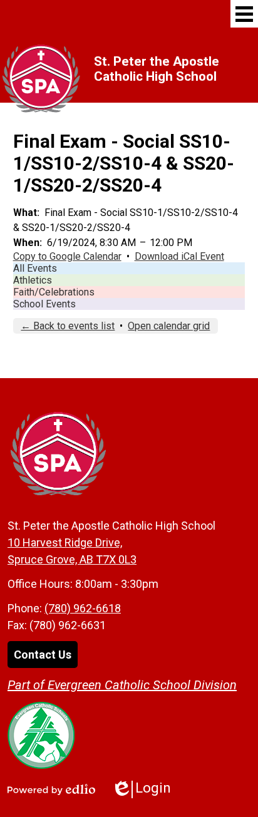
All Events (35, 268)
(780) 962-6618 (82, 608)
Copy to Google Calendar (67, 256)
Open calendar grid (169, 326)
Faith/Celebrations (54, 292)
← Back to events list (68, 326)
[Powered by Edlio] (51, 789)
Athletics (32, 280)
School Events (44, 304)
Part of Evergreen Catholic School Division (122, 684)
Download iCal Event (179, 256)
